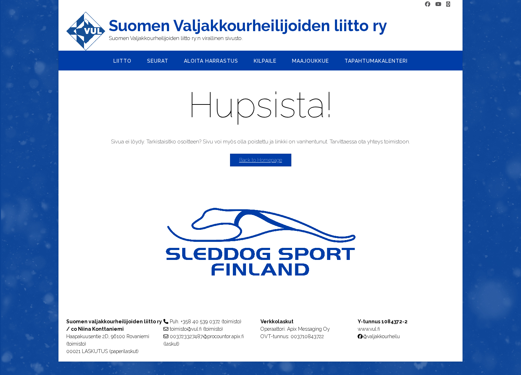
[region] (260, 255)
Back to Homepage (260, 160)
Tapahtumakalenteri (376, 61)
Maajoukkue (310, 61)
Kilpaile (265, 61)
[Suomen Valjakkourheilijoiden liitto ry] (87, 31)
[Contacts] (448, 4)
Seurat (157, 61)
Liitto (122, 61)
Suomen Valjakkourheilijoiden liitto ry (248, 26)
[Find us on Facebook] (427, 4)
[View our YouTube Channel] (438, 4)
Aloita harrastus (211, 61)
